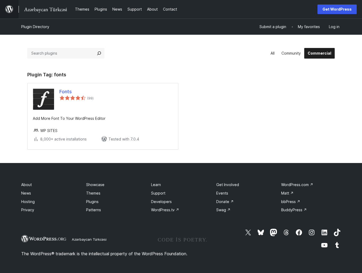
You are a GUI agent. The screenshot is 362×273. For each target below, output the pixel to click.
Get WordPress (337, 9)
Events (222, 193)
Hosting (28, 201)
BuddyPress (294, 210)
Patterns (93, 210)
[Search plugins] (99, 53)
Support (158, 193)
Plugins (92, 201)
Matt (287, 193)
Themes (93, 193)
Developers (161, 201)
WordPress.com (297, 184)
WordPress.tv (165, 210)
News (26, 193)
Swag (223, 210)
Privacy (27, 210)
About (26, 184)
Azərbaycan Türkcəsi (89, 239)
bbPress (290, 201)
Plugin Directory (35, 26)
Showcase (95, 184)
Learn (156, 184)
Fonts (65, 91)
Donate (225, 201)
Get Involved (227, 184)
